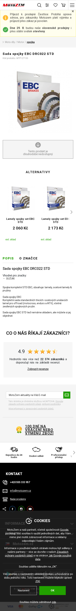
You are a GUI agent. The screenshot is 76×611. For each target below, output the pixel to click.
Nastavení (23, 590)
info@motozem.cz (20, 490)
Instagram (21, 507)
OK (52, 590)
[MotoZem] (14, 5)
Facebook (12, 507)
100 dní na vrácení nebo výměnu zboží (39, 430)
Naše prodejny (18, 499)
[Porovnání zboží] (47, 5)
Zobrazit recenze (38, 369)
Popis (8, 258)
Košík (63, 5)
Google (64, 529)
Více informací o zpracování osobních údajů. (31, 408)
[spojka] (38, 100)
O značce (28, 258)
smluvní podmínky (51, 404)
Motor (20, 42)
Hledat (39, 5)
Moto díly (10, 42)
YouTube (30, 507)
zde (54, 602)
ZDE (37, 581)
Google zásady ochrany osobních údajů (35, 402)
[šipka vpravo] (69, 212)
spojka (31, 42)
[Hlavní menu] (72, 5)
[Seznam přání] (55, 5)
